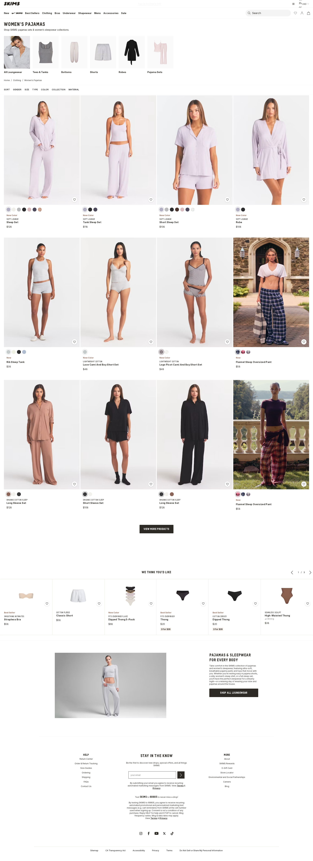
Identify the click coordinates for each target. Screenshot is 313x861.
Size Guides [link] (86, 768)
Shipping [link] (86, 777)
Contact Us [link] (86, 786)
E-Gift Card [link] (227, 768)
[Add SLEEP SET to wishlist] (74, 199)
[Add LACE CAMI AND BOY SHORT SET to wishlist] (151, 341)
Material (74, 89)
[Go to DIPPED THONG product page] (234, 595)
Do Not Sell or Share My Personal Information (201, 850)
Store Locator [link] (226, 772)
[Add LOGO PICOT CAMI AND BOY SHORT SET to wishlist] (227, 341)
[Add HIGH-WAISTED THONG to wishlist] (307, 603)
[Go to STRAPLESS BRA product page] (26, 595)
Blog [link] (227, 786)
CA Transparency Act (115, 850)
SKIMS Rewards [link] (227, 763)
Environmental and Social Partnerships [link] (227, 777)
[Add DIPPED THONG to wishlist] (255, 603)
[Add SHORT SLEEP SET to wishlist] (227, 199)
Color (45, 89)
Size (27, 89)
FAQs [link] (86, 782)
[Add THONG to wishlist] (203, 603)
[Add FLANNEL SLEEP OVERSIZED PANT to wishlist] (303, 341)
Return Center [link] (86, 759)
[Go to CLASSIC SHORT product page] (78, 595)
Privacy (155, 850)
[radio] (8, 209)
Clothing (17, 80)
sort (7, 89)
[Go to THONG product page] (182, 595)
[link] (233, 693)
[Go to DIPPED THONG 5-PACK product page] (130, 595)
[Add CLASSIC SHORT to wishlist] (99, 603)
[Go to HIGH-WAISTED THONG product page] (286, 595)
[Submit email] (181, 775)
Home (7, 80)
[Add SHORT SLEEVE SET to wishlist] (151, 484)
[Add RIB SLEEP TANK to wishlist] (74, 341)
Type (35, 89)
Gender (17, 89)
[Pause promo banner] (293, 4)
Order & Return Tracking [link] (86, 763)
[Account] (302, 13)
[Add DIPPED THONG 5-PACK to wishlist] (151, 603)
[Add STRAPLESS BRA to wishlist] (47, 603)
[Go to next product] (310, 572)
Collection (58, 89)
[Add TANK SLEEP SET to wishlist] (151, 199)
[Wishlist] (295, 13)
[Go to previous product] (292, 572)
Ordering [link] (86, 772)
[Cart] (308, 13)
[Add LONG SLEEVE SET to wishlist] (74, 484)
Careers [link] (227, 782)
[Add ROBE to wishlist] (303, 199)
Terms (169, 850)
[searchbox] (271, 13)
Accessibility (139, 850)
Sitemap (94, 850)
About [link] (227, 759)
